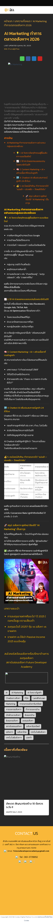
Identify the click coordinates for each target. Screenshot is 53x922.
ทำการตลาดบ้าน (33, 709)
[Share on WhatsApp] (22, 58)
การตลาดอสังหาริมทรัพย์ (30, 703)
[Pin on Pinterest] (40, 58)
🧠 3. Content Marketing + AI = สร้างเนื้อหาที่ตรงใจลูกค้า (30, 171)
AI (6, 692)
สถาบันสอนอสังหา (14, 726)
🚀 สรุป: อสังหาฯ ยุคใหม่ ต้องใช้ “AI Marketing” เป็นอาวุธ (37, 199)
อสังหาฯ (9, 732)
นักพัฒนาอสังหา (13, 715)
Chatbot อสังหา (13, 698)
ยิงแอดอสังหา (12, 720)
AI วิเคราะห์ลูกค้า (34, 692)
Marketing (10, 703)
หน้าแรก (8, 21)
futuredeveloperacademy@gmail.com (31, 850)
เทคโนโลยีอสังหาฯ (14, 737)
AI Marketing (17, 692)
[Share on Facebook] (28, 58)
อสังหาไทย (21, 732)
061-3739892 (31, 857)
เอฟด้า (29, 737)
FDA (27, 698)
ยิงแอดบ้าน (29, 715)
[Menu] (49, 10)
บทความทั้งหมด (23, 21)
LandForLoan (39, 698)
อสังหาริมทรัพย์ (33, 726)
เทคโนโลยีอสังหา (38, 732)
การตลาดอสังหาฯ (13, 709)
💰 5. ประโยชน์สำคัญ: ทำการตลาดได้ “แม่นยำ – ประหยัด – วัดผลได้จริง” (32, 187)
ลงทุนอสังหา (27, 720)
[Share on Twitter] (34, 58)
